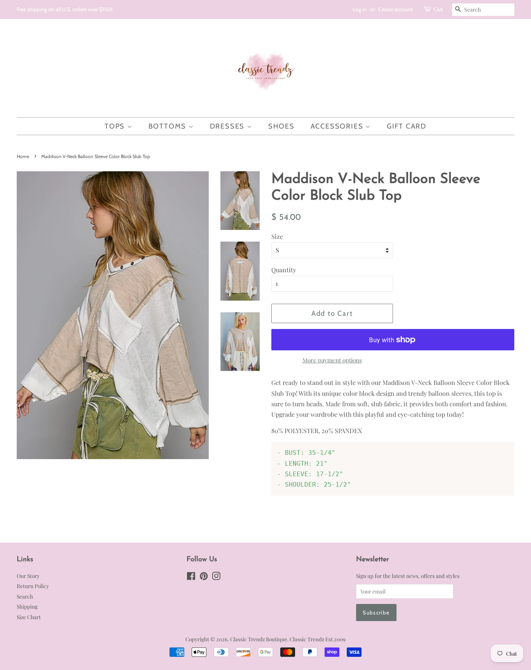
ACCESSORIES (338, 126)
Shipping (27, 606)
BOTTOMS (168, 126)
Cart (438, 9)
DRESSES (228, 126)
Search (25, 596)
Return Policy (33, 585)
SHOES (281, 126)
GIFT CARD (406, 126)
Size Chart (29, 616)
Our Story (28, 575)
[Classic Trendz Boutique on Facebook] (191, 577)
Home (23, 156)
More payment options (332, 360)
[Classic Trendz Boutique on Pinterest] (203, 577)
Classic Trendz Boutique (258, 638)
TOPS (116, 126)
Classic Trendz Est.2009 (318, 638)
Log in (360, 9)
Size (277, 236)
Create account (395, 9)
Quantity (283, 270)
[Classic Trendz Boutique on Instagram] (216, 577)
